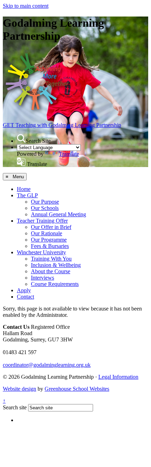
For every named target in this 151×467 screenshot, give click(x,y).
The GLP (27, 195)
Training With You (51, 259)
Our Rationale (46, 233)
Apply (24, 290)
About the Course (50, 271)
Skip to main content (25, 6)
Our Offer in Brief (51, 227)
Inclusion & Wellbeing (56, 265)
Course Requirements (55, 284)
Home (24, 189)
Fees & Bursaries (50, 246)
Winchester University (41, 252)
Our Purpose (45, 202)
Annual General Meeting (58, 214)
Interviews (42, 278)
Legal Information (118, 377)
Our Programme (49, 240)
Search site (15, 407)
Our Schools (45, 208)
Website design (19, 389)
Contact (25, 297)
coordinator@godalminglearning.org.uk (47, 365)
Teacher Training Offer (42, 221)
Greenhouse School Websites (77, 389)
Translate (69, 154)
